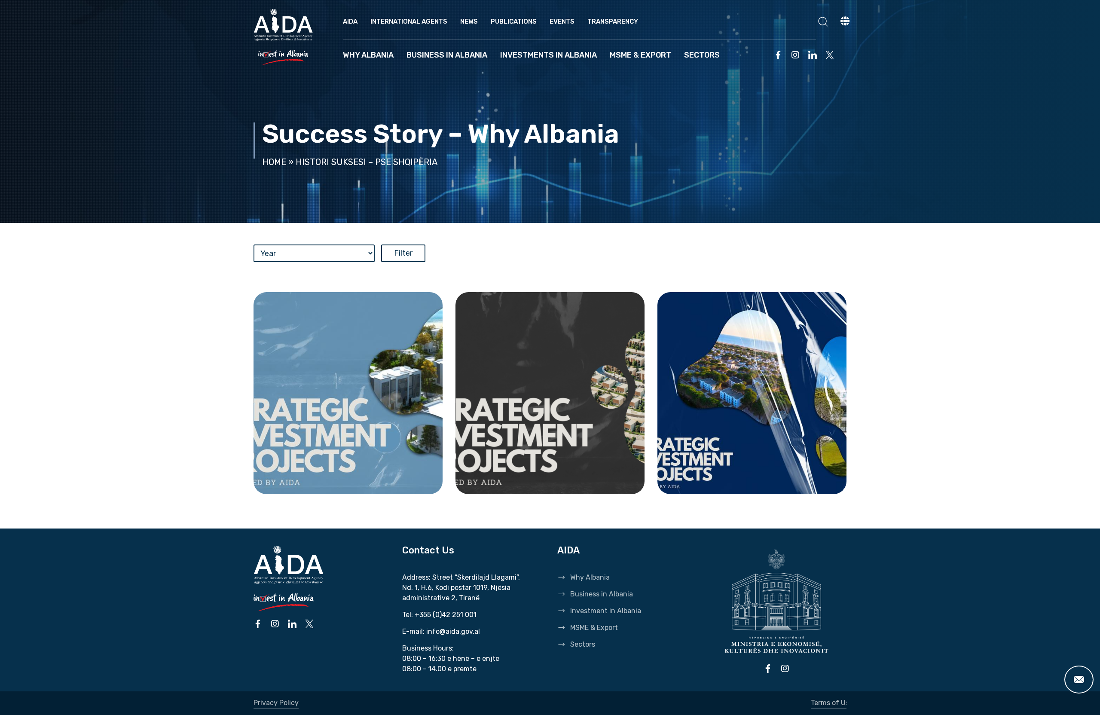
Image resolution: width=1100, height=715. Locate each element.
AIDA (350, 21)
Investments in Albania (548, 55)
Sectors (702, 55)
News (469, 21)
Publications (514, 21)
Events (562, 21)
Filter (403, 253)
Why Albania (368, 55)
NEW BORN (301, 480)
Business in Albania (446, 55)
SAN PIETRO (709, 480)
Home (274, 162)
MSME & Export (640, 55)
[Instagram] (795, 55)
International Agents (408, 21)
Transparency (612, 21)
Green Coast (508, 480)
